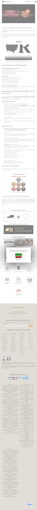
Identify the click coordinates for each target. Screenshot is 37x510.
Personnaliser (18, 259)
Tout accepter (18, 254)
